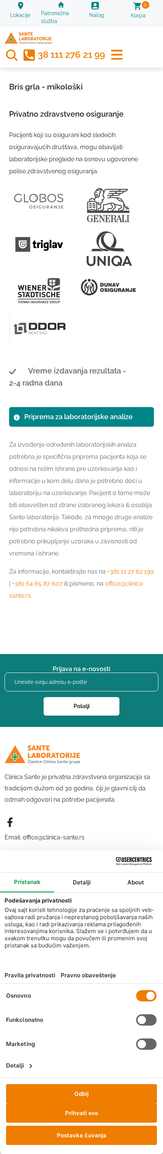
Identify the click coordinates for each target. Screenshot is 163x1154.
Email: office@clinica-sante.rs (45, 837)
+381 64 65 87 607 (37, 583)
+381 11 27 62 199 (130, 571)
